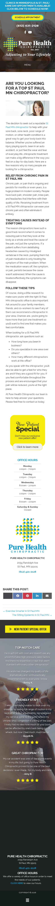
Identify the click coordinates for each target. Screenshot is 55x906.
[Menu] (27, 900)
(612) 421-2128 (27, 25)
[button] (27, 629)
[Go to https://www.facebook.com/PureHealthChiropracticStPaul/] (25, 32)
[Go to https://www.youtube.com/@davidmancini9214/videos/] (29, 32)
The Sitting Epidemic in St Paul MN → (32, 615)
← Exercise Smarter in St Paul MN (21, 611)
